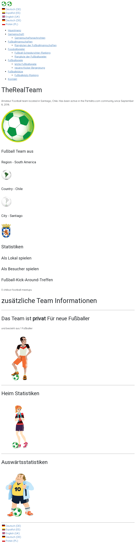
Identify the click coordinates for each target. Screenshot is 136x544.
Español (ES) (12, 12)
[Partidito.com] (6, 5)
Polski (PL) (11, 24)
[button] (16, 34)
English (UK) (12, 16)
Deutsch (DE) (13, 9)
